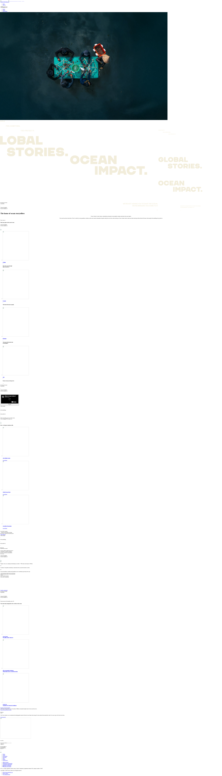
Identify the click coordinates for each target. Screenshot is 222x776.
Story (4, 758)
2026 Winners (3, 534)
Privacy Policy (5, 773)
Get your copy (3, 717)
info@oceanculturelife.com (8, 772)
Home (4, 754)
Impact (4, 759)
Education (4, 757)
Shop (4, 3)
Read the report (3, 709)
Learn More (5, 460)
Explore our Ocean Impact (5, 707)
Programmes (5, 756)
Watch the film (8, 709)
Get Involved (5, 760)
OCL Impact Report (6, 774)
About (4, 755)
